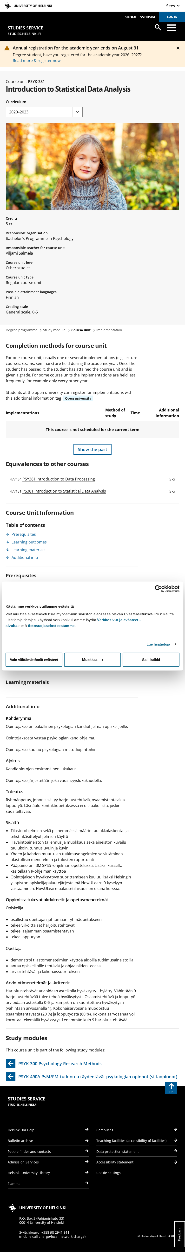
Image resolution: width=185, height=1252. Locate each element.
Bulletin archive (20, 1140)
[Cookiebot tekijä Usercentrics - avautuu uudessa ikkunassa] (158, 588)
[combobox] (44, 112)
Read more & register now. (37, 60)
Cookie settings (108, 1172)
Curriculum (16, 101)
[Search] (158, 27)
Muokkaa (89, 659)
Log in (172, 17)
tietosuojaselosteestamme (51, 625)
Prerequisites (24, 534)
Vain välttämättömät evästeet (34, 659)
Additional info (25, 557)
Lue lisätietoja (158, 644)
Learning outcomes (29, 542)
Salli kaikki (151, 659)
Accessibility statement (114, 1162)
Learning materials (29, 549)
